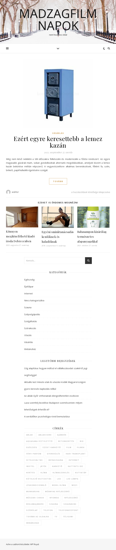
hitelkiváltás (34, 460)
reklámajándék (35, 504)
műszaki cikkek (35, 498)
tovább (58, 181)
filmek (81, 447)
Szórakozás (30, 328)
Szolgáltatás (30, 321)
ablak (29, 435)
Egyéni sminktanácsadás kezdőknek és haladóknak (58, 236)
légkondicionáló (36, 485)
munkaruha (33, 491)
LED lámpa (72, 479)
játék (43, 466)
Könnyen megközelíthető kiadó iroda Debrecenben (20, 236)
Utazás (28, 335)
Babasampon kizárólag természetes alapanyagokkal (92, 236)
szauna (53, 504)
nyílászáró (71, 498)
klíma (44, 472)
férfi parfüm (33, 454)
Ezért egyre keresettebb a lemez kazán (58, 141)
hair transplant (76, 454)
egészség (31, 447)
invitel (30, 466)
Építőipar (29, 286)
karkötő (57, 466)
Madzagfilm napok (58, 19)
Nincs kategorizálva (34, 300)
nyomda (54, 498)
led (59, 479)
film (68, 447)
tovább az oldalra (37, 516)
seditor (15, 192)
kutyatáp (81, 472)
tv (56, 516)
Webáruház (30, 349)
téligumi (68, 516)
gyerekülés (53, 454)
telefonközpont (68, 510)
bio (82, 441)
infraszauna (55, 460)
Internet (28, 293)
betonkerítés (66, 441)
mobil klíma (59, 485)
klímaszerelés (61, 472)
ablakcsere (45, 435)
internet (74, 460)
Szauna (27, 307)
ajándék (61, 435)
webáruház (32, 523)
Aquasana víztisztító (39, 441)
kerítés (30, 472)
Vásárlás (58, 133)
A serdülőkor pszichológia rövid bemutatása (47, 416)
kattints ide (75, 466)
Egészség (29, 279)
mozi (74, 485)
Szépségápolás (32, 314)
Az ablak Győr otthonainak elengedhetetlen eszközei (51, 395)
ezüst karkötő (52, 447)
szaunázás (70, 504)
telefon (48, 510)
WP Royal (34, 544)
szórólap (32, 510)
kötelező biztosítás (39, 479)
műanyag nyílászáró (57, 491)
